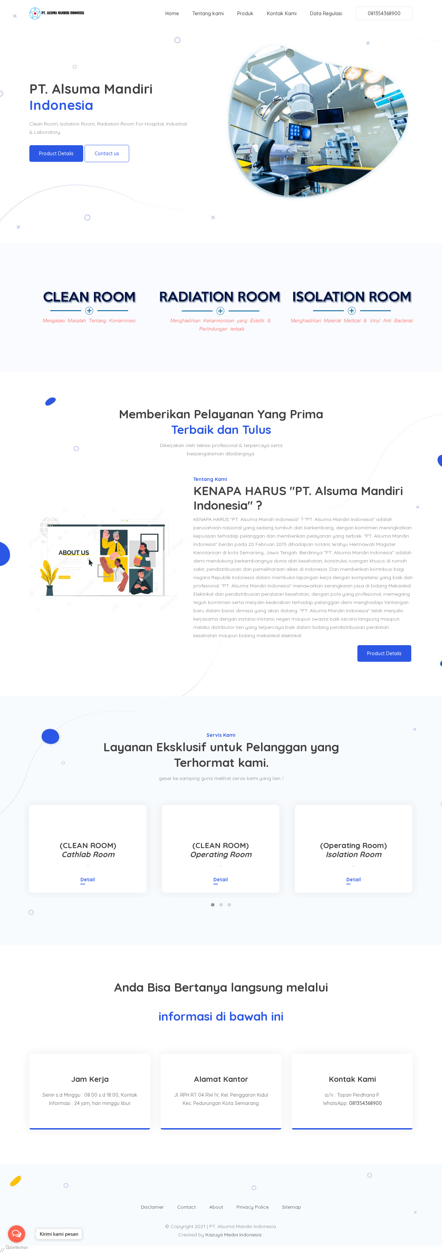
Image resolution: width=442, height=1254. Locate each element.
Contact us (107, 153)
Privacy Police (253, 1207)
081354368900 (384, 13)
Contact (186, 1207)
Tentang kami (208, 13)
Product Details (56, 153)
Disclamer (152, 1207)
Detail (87, 879)
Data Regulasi (326, 13)
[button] (213, 904)
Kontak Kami (282, 13)
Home (172, 13)
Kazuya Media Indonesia (234, 1235)
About (216, 1207)
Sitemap (291, 1207)
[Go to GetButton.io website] (17, 1247)
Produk (245, 13)
